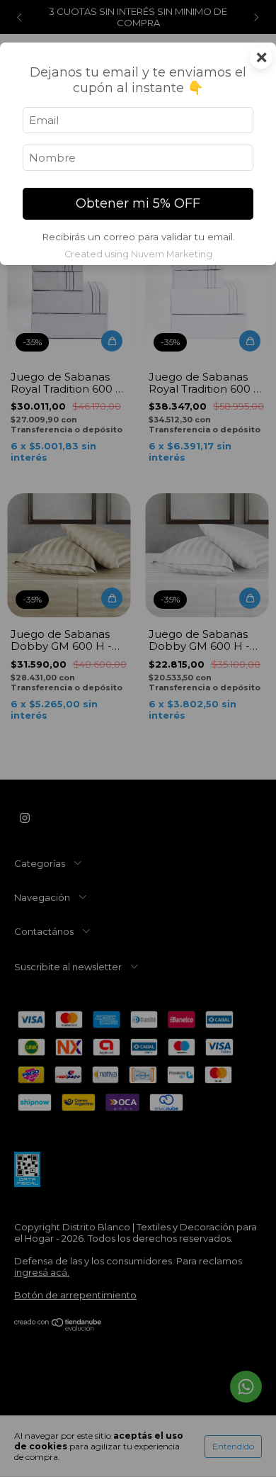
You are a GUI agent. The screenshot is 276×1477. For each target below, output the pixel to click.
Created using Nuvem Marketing (138, 254)
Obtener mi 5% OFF (138, 203)
